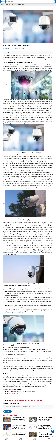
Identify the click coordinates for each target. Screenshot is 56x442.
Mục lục (7, 52)
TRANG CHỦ (3, 4)
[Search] (53, 1)
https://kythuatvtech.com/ (17, 398)
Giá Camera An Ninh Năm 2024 (17, 4)
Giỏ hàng (35, 439)
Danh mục (21, 439)
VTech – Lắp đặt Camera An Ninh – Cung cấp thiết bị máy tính (26, 400)
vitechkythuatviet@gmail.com (15, 396)
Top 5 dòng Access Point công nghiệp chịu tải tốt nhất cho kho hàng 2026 (19, 426)
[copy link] (49, 8)
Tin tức (8, 4)
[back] (4, 8)
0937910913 (15, 393)
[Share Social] (52, 8)
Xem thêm (49, 439)
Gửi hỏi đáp (7, 411)
